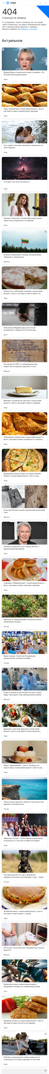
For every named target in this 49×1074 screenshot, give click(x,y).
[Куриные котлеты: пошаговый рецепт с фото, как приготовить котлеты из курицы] (24, 1013)
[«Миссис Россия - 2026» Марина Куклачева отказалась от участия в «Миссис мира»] (24, 831)
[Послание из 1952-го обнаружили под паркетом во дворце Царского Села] (24, 356)
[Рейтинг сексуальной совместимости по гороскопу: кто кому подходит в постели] (24, 1049)
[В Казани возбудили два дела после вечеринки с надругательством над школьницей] (24, 320)
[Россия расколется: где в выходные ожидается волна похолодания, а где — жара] (24, 867)
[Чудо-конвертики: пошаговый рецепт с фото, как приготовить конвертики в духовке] (24, 101)
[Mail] (7, 3)
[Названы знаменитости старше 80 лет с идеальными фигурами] (24, 539)
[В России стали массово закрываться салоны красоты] (24, 940)
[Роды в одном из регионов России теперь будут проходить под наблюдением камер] (24, 685)
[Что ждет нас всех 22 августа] (24, 174)
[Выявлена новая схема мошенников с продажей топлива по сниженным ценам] (24, 976)
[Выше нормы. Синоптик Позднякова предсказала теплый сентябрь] (24, 648)
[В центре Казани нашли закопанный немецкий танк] (24, 502)
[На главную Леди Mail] (12, 3)
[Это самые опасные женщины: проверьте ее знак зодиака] (24, 137)
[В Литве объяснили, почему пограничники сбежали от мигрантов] (24, 247)
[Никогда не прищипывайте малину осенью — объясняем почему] (24, 612)
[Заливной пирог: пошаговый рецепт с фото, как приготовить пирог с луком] (24, 903)
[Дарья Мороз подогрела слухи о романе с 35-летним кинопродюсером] (24, 65)
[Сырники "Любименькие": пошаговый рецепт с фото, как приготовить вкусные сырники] (24, 575)
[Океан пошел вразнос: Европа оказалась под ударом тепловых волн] (24, 794)
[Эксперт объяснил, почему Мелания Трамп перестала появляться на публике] (24, 210)
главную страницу (29, 29)
